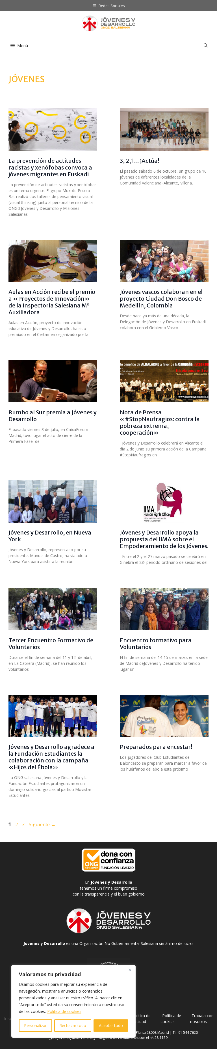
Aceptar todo (111, 1025)
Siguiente (42, 824)
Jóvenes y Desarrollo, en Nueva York (49, 536)
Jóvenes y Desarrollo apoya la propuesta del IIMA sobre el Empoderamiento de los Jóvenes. (164, 539)
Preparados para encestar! (156, 746)
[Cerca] (129, 969)
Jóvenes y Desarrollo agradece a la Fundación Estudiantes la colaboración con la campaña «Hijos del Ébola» (51, 757)
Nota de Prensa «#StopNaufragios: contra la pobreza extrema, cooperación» (160, 422)
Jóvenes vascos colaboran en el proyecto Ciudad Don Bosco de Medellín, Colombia (161, 298)
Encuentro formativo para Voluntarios (156, 643)
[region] (73, 1001)
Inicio (9, 1018)
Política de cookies (64, 1011)
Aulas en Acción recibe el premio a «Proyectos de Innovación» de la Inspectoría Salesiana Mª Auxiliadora (51, 302)
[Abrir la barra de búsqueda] (206, 45)
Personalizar (35, 1025)
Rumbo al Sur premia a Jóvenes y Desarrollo (52, 416)
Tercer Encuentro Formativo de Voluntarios (50, 643)
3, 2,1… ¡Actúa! (139, 160)
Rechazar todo (72, 1025)
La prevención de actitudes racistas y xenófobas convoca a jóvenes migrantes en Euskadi (50, 167)
